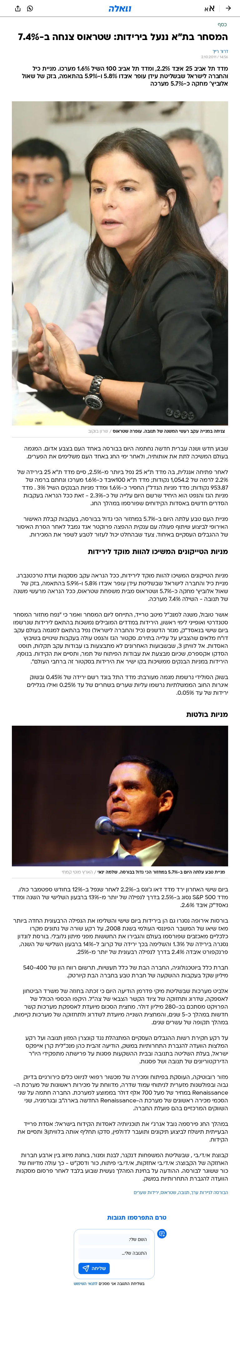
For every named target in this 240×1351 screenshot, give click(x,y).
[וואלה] (120, 8)
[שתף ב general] (17, 8)
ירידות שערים (146, 1193)
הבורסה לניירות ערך (209, 1193)
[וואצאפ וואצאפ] (30, 8)
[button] (209, 8)
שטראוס (168, 1193)
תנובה (183, 1193)
